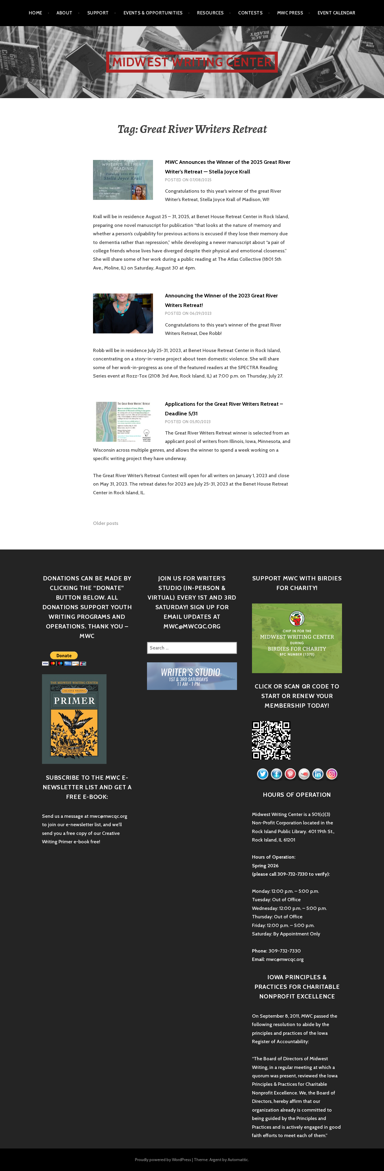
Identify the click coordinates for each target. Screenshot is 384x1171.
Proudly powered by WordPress (163, 1159)
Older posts (105, 523)
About (64, 13)
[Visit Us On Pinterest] (290, 774)
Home (35, 13)
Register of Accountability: (280, 1041)
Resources (210, 13)
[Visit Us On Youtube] (304, 774)
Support (98, 13)
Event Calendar (336, 13)
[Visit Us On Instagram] (331, 774)
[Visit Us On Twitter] (262, 774)
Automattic (238, 1159)
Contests (250, 13)
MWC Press (290, 13)
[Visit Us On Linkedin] (318, 774)
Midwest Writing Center (192, 62)
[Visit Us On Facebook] (276, 774)
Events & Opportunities (153, 13)
